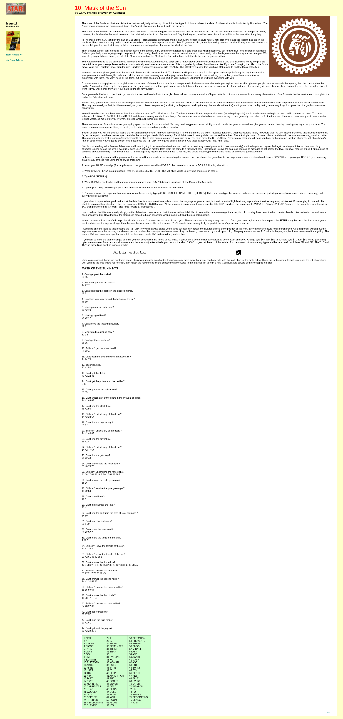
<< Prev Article (14, 60)
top (328, 712)
